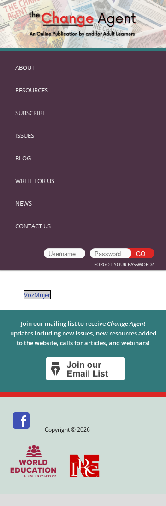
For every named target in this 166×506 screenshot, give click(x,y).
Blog (23, 158)
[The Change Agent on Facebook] (22, 429)
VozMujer (37, 295)
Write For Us (34, 181)
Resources (31, 90)
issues (24, 135)
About (25, 67)
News (23, 203)
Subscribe (30, 113)
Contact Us (33, 226)
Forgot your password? (124, 264)
